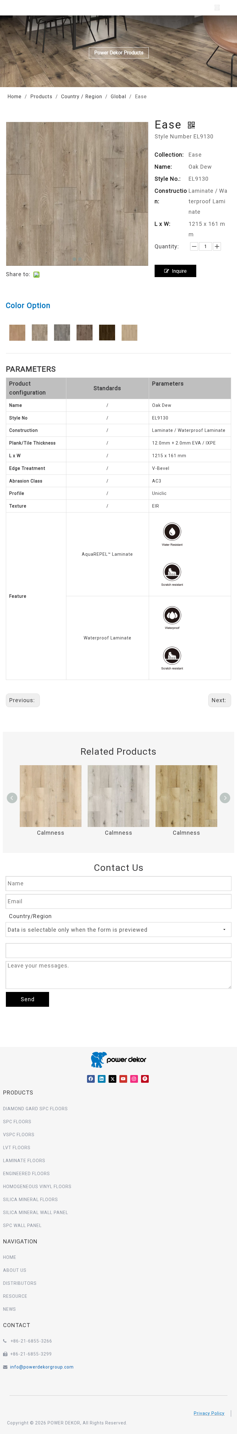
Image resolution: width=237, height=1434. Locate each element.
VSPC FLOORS (19, 1134)
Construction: (171, 196)
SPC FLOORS (17, 1121)
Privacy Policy (209, 1413)
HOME (9, 1257)
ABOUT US (15, 1270)
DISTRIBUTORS (20, 1283)
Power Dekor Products (118, 53)
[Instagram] (134, 1078)
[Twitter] (112, 1078)
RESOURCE (15, 1296)
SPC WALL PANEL (22, 1225)
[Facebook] (91, 1078)
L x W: (163, 224)
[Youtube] (123, 1078)
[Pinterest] (145, 1078)
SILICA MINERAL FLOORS (30, 1199)
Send (28, 999)
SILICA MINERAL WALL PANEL (35, 1212)
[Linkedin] (102, 1078)
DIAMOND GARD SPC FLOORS (35, 1108)
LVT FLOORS (17, 1147)
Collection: (169, 154)
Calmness (50, 832)
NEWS (9, 1309)
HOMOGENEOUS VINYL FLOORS (37, 1186)
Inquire (179, 271)
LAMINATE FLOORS (24, 1160)
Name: (163, 166)
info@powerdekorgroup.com (42, 1366)
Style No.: (168, 178)
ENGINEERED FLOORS (26, 1173)
